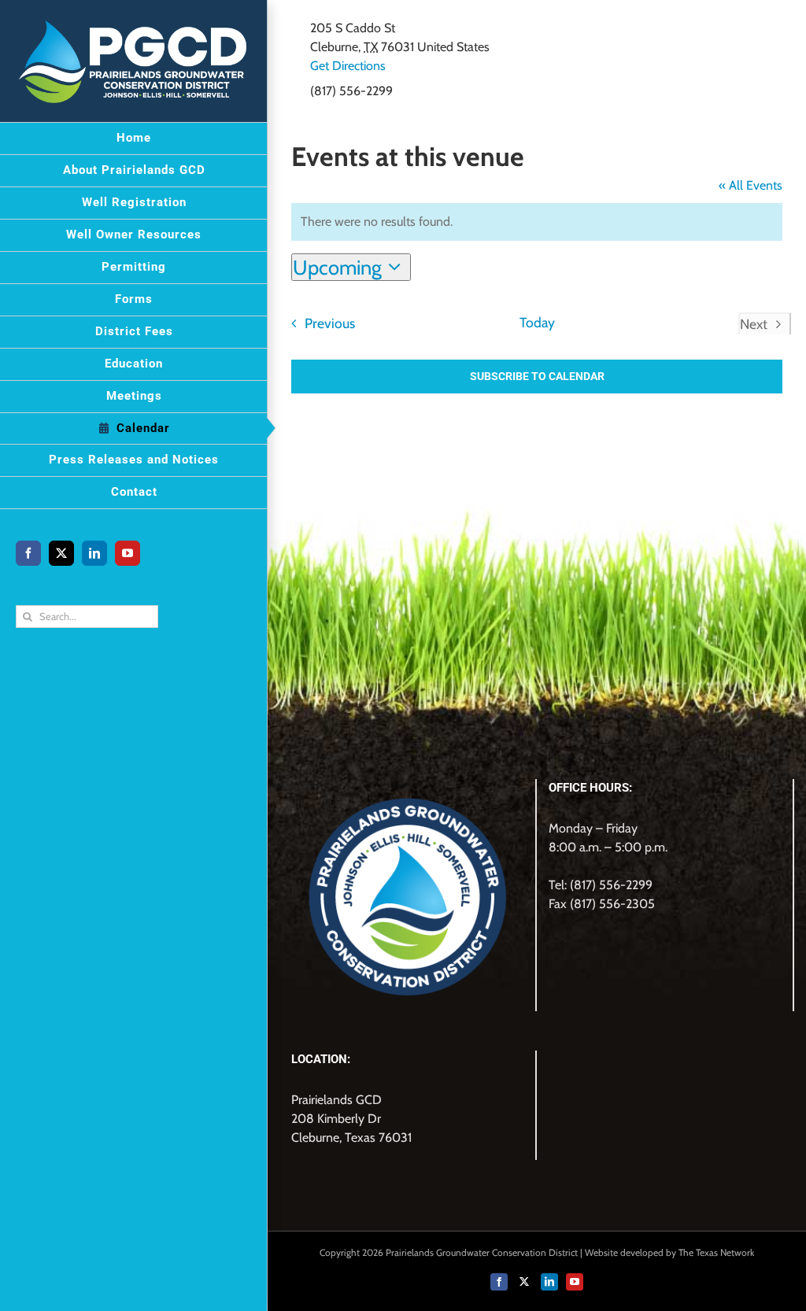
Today (537, 322)
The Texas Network (716, 1252)
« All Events (750, 185)
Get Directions (348, 65)
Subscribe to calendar (537, 376)
